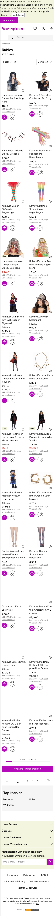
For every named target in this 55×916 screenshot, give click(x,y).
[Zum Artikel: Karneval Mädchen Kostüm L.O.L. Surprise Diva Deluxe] (41, 648)
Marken (6, 44)
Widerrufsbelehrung (14, 881)
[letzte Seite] (48, 780)
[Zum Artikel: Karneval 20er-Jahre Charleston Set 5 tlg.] (41, 81)
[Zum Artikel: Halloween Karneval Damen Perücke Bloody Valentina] (14, 247)
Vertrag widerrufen (27, 887)
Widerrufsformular (39, 881)
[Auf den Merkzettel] (12, 117)
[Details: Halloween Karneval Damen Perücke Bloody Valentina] (5, 256)
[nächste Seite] (42, 780)
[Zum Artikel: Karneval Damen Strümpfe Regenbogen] (14, 192)
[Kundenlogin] (43, 28)
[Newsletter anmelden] (50, 862)
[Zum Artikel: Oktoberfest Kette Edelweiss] (14, 593)
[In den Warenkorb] (4, 117)
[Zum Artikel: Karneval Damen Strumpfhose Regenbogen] (41, 192)
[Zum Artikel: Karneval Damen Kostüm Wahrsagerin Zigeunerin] (14, 303)
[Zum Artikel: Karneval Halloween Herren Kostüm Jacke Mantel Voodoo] (14, 420)
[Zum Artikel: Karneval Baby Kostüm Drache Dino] (14, 648)
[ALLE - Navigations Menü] (3, 37)
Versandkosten (8, 111)
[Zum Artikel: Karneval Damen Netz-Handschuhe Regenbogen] (41, 136)
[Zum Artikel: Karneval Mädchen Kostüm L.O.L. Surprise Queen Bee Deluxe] (14, 706)
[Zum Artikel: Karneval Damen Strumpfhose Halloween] (41, 537)
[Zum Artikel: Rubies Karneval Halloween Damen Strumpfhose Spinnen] (14, 537)
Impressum (13, 875)
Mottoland (8, 799)
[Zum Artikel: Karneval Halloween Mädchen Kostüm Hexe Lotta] (14, 479)
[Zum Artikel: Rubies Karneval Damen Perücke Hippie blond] (41, 247)
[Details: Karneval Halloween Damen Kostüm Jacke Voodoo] (32, 428)
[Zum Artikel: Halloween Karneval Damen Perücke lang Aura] (14, 81)
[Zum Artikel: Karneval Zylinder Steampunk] (41, 303)
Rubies (33, 799)
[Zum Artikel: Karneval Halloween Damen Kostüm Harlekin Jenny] (14, 361)
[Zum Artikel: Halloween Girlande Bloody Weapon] (14, 136)
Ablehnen (18, 15)
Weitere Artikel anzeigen (27, 768)
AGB (43, 875)
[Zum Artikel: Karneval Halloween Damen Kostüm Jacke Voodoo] (41, 420)
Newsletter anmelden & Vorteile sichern (23, 855)
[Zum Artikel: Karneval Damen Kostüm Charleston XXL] (41, 593)
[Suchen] (12, 37)
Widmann (8, 805)
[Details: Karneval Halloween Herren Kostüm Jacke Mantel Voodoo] (5, 428)
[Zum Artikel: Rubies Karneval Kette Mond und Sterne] (41, 361)
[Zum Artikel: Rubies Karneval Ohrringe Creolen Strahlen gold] (41, 479)
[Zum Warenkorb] (51, 28)
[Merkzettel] (35, 28)
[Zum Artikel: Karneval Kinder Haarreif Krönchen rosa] (41, 706)
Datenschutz (30, 875)
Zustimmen (9, 20)
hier (37, 904)
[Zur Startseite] (14, 28)
